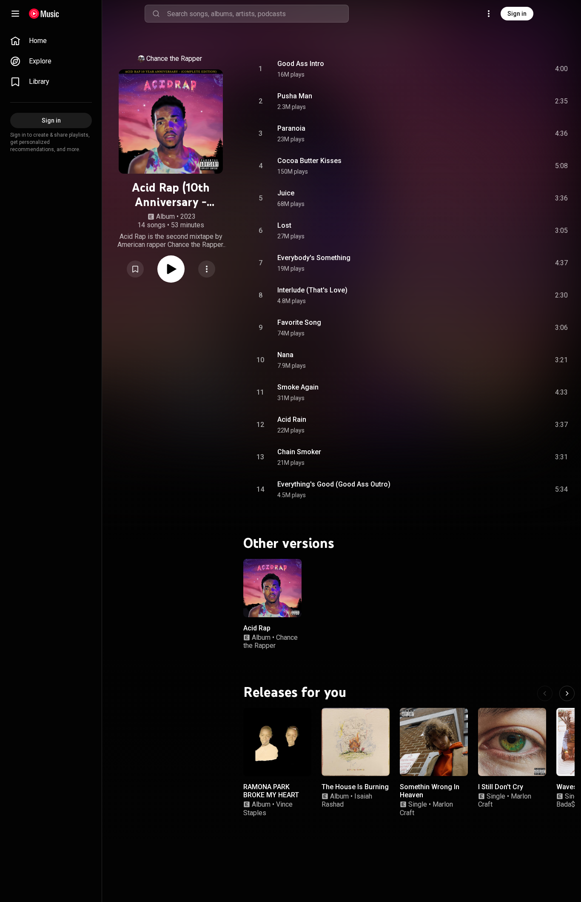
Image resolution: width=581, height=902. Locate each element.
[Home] (44, 14)
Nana (285, 355)
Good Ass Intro (300, 64)
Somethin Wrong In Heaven (429, 791)
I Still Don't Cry (500, 787)
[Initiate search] (156, 13)
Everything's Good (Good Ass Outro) (333, 484)
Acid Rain (291, 419)
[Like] (497, 69)
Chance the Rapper (174, 58)
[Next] (567, 693)
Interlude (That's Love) (312, 290)
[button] (135, 269)
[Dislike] (513, 69)
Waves (566, 787)
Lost (284, 225)
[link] (51, 41)
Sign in (517, 13)
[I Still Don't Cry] (512, 742)
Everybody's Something (313, 258)
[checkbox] (562, 69)
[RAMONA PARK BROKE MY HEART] (277, 742)
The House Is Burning (355, 787)
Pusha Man (294, 96)
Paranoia (291, 128)
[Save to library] (135, 269)
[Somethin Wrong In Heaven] (434, 742)
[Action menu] (206, 269)
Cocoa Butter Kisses (309, 161)
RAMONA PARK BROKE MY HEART (271, 791)
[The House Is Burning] (356, 742)
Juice (285, 193)
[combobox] (257, 13)
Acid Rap (257, 628)
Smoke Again (298, 387)
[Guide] (15, 14)
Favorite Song (299, 322)
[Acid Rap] (272, 588)
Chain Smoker (299, 452)
